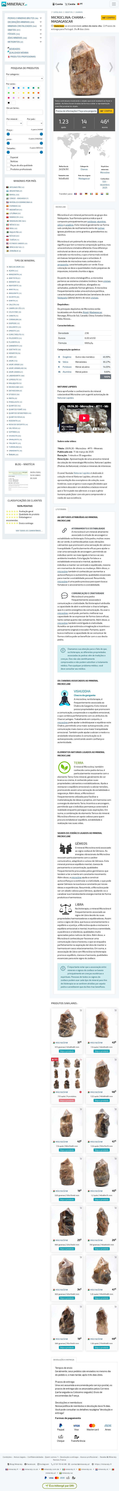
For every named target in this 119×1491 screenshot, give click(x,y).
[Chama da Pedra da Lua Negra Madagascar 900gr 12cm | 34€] (67, 1270)
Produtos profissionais (23, 56)
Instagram (44, 1464)
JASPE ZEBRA (16, 372)
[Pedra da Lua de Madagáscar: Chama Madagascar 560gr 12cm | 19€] (67, 1319)
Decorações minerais (21, 22)
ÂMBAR (13, 454)
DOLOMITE (15, 327)
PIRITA (13, 398)
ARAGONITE (15, 293)
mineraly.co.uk (31, 1469)
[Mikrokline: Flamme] (86, 193)
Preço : (10, 130)
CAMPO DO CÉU (16, 308)
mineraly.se (67, 1473)
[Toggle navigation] (114, 4)
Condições (7, 1457)
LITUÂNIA (14, 213)
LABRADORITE (16, 375)
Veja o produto (67, 1051)
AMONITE (14, 282)
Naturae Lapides (65, 397)
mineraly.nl (103, 1469)
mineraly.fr (13, 1469)
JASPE (13, 361)
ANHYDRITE (15, 285)
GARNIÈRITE (15, 346)
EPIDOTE (14, 331)
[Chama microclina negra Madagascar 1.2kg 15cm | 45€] (101, 1171)
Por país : (31, 119)
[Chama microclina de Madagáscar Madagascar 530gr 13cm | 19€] (67, 1171)
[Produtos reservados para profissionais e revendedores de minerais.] (80, 1092)
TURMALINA (15, 447)
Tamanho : (11, 148)
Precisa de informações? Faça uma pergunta (76, 111)
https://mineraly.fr (103, 1464)
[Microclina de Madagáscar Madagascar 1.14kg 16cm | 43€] (67, 1122)
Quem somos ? (51, 1457)
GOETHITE (14, 349)
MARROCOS (16, 217)
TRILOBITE (15, 443)
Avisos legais (20, 1457)
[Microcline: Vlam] (102, 193)
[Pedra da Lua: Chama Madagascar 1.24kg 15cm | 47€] (101, 1122)
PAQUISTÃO (15, 232)
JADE (12, 357)
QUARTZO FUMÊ (17, 409)
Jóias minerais (17, 37)
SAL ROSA (14, 428)
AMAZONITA (15, 274)
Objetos (14, 30)
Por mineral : (12, 119)
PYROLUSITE (15, 402)
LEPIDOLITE (15, 379)
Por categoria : (13, 74)
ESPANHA (15, 206)
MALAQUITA (15, 383)
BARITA (13, 300)
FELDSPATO (15, 338)
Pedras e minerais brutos (23, 18)
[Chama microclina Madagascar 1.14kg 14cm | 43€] (101, 1023)
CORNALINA (15, 319)
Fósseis (14, 34)
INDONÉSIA (15, 209)
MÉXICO (14, 224)
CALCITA (14, 304)
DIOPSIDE (14, 323)
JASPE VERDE (16, 364)
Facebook (30, 1464)
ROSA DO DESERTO (18, 424)
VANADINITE (15, 450)
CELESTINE (15, 312)
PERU (13, 228)
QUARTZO (15, 406)
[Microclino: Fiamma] (91, 193)
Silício (65, 362)
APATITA (13, 289)
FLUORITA (14, 342)
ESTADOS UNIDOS (18, 243)
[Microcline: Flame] (81, 193)
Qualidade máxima (18, 52)
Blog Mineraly (15, 1464)
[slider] (8, 134)
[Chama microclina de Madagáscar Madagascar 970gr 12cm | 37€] (67, 1023)
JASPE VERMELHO (17, 368)
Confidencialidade (35, 1457)
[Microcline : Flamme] (75, 193)
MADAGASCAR (17, 221)
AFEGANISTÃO (16, 187)
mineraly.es (86, 1469)
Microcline (105, 172)
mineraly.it (70, 1469)
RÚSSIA (14, 236)
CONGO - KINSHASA (18, 198)
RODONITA (14, 421)
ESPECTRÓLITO (16, 334)
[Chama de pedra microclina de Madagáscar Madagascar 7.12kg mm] (67, 1073)
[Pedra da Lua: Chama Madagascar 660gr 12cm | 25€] (67, 1221)
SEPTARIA (14, 432)
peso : (9, 139)
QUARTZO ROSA (17, 417)
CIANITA (13, 315)
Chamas (79, 12)
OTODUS (14, 394)
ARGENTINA (15, 191)
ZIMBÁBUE (15, 251)
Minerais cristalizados (22, 26)
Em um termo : (13, 108)
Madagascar (84, 178)
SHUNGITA (15, 436)
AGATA (13, 271)
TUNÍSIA (14, 240)
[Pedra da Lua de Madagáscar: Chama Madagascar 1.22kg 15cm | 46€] (101, 1073)
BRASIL (14, 194)
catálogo (57, 12)
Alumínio (67, 371)
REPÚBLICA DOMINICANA (20, 202)
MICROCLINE (16, 387)
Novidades (14, 49)
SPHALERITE (15, 439)
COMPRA (108, 17)
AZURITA (14, 297)
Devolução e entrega (69, 1457)
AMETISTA (14, 278)
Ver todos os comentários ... (29, 530)
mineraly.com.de (52, 1469)
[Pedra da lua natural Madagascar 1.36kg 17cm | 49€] (101, 1319)
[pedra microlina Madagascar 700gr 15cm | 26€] (101, 1221)
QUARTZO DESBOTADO (20, 413)
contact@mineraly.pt (80, 1464)
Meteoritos (15, 41)
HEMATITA (14, 353)
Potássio (67, 366)
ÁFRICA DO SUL (16, 247)
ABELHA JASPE (16, 267)
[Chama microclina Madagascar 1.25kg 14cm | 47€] (101, 1270)
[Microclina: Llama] (97, 193)
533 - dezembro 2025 (105, 184)
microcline (61, 1042)
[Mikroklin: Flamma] (107, 193)
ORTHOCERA (15, 390)
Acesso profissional (89, 1457)
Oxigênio (67, 357)
